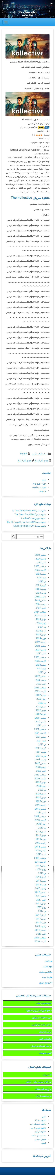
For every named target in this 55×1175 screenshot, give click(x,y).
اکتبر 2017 (41, 900)
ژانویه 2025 (40, 597)
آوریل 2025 (41, 585)
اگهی (44, 1116)
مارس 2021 (41, 752)
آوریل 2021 (41, 748)
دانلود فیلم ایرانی (38, 1124)
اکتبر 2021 (41, 725)
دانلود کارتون (40, 1131)
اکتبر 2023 (41, 653)
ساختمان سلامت (45, 972)
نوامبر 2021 (41, 722)
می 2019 (42, 828)
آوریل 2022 (41, 706)
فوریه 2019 (41, 839)
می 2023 (42, 672)
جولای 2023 (41, 665)
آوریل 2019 (41, 832)
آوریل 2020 (41, 794)
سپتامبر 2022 (40, 688)
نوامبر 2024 (41, 604)
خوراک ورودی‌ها (39, 483)
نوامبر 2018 (41, 850)
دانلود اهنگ (40, 1120)
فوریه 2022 (41, 714)
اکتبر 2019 (41, 813)
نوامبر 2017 (41, 896)
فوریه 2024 (41, 638)
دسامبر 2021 (40, 718)
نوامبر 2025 (41, 559)
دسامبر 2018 (40, 847)
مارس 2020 (41, 797)
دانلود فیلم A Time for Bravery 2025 (29, 511)
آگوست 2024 (40, 616)
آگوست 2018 (40, 862)
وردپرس (42, 491)
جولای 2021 (41, 737)
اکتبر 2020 (41, 771)
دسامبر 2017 (40, 892)
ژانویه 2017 (40, 926)
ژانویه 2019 (40, 843)
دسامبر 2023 (40, 646)
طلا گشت (48, 961)
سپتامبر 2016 (40, 938)
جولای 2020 (41, 782)
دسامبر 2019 (40, 809)
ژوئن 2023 (41, 669)
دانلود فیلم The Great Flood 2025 (30, 514)
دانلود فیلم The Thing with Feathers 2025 (26, 522)
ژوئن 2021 (41, 741)
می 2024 (42, 627)
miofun (23, 454)
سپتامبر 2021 (40, 729)
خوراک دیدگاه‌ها (39, 487)
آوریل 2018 (41, 877)
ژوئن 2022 (41, 699)
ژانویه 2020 (40, 805)
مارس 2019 (41, 835)
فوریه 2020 (41, 801)
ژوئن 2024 (41, 623)
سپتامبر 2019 (40, 816)
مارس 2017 (41, 919)
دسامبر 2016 (40, 930)
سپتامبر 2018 (40, 858)
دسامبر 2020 (40, 763)
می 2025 (42, 581)
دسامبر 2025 (40, 555)
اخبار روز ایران (45, 982)
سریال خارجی (40, 1139)
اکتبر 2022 (41, 684)
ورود (44, 480)
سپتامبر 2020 (40, 775)
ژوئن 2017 (41, 907)
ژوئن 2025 (41, 578)
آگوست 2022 (40, 691)
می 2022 (42, 703)
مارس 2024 (41, 634)
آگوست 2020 (40, 778)
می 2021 (42, 744)
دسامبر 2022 (40, 676)
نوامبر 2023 (41, 650)
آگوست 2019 (40, 820)
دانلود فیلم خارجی (40, 454)
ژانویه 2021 (40, 760)
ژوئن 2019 (41, 824)
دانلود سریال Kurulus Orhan (33, 518)
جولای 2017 (41, 904)
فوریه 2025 (41, 593)
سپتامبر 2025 (40, 566)
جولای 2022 (41, 695)
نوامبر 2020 (41, 767)
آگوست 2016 (40, 941)
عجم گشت (48, 966)
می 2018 (42, 873)
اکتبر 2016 (41, 934)
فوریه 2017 (41, 922)
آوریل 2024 (41, 631)
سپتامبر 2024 (40, 612)
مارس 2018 (41, 881)
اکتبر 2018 (41, 854)
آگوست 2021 (40, 733)
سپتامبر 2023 (40, 657)
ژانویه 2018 (40, 888)
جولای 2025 (41, 574)
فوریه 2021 (41, 756)
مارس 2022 (41, 710)
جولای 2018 (41, 866)
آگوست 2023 (40, 661)
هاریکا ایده (47, 977)
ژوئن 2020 (41, 786)
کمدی (43, 1143)
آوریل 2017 (41, 915)
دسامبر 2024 (40, 600)
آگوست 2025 (40, 570)
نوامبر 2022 (41, 680)
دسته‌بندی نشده (38, 1135)
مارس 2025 (41, 589)
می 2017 (42, 911)
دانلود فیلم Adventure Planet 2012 (29, 526)
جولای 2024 (41, 619)
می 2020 (42, 790)
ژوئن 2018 (41, 869)
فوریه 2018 (41, 885)
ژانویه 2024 (40, 642)
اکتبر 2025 (41, 562)
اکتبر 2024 (41, 608)
